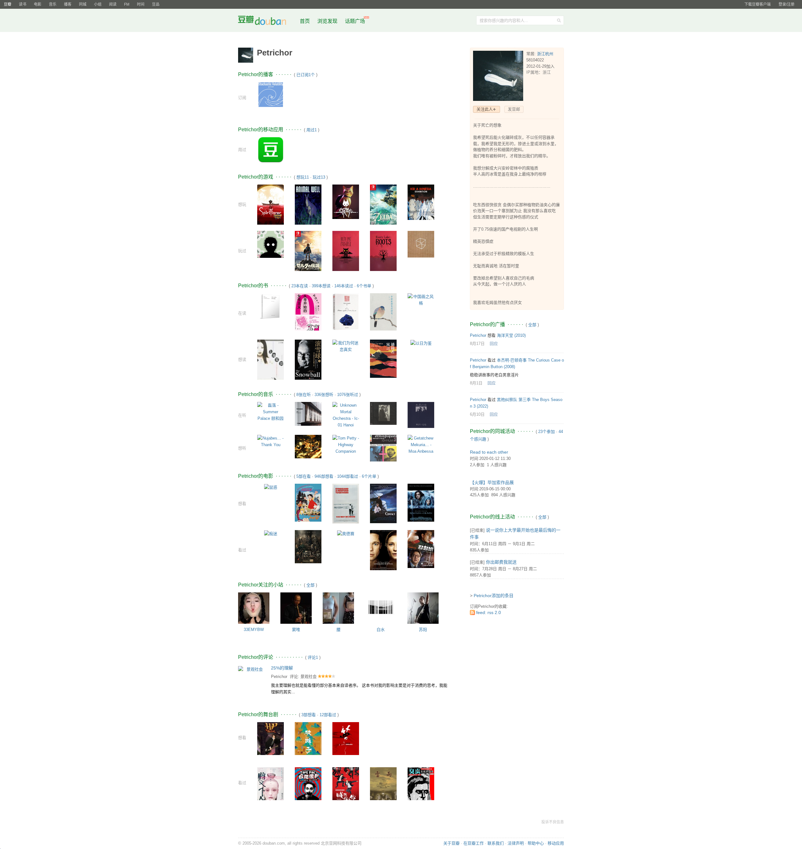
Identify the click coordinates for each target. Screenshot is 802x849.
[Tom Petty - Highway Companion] (345, 444)
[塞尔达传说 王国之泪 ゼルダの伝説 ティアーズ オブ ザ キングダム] (383, 206)
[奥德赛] (345, 533)
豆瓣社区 (267, 21)
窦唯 (296, 629)
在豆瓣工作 (473, 843)
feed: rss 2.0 (488, 612)
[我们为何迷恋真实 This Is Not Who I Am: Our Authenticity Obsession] (345, 345)
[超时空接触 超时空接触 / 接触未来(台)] (383, 503)
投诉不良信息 (552, 822)
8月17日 (477, 343)
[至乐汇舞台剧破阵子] (308, 741)
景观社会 (308, 676)
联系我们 (495, 843)
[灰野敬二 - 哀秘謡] (383, 413)
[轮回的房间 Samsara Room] (270, 244)
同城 (82, 4)
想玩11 (302, 177)
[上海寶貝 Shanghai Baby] (270, 359)
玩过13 (319, 177)
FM (126, 4)
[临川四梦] (345, 739)
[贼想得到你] (345, 786)
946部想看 (324, 476)
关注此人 (485, 109)
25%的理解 (282, 667)
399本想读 (321, 286)
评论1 (313, 657)
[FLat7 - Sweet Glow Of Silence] (308, 446)
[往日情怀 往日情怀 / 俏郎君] (345, 503)
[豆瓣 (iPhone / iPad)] (270, 149)
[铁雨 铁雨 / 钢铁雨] (421, 548)
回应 (494, 343)
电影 (37, 4)
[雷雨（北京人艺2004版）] (383, 786)
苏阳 (423, 629)
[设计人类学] (270, 306)
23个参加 (546, 431)
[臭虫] (421, 786)
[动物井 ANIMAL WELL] (308, 204)
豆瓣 (7, 4)
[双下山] (270, 786)
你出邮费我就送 (501, 562)
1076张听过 (347, 394)
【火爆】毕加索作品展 (492, 482)
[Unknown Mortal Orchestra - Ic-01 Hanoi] (345, 415)
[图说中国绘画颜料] (345, 311)
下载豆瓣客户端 (757, 4)
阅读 (113, 4)
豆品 (155, 4)
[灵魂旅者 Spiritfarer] (270, 204)
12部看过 (328, 714)
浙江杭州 (545, 53)
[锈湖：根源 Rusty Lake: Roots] (383, 250)
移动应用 (556, 843)
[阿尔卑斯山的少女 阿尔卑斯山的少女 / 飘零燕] (308, 502)
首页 (305, 21)
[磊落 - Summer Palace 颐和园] (270, 411)
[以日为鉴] (421, 343)
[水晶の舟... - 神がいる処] (421, 414)
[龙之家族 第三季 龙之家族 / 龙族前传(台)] (308, 546)
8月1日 (476, 383)
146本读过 (343, 286)
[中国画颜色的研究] (383, 311)
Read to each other (489, 452)
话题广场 (355, 21)
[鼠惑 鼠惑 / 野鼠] (270, 487)
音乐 (52, 4)
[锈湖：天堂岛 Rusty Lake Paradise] (345, 250)
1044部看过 (347, 476)
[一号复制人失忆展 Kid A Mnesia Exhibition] (421, 202)
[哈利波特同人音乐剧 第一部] (270, 742)
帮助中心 (536, 843)
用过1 (311, 130)
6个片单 (369, 476)
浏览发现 (328, 21)
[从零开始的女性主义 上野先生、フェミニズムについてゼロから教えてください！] (308, 311)
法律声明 (516, 843)
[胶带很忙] (308, 786)
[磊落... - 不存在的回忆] (308, 413)
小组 (98, 4)
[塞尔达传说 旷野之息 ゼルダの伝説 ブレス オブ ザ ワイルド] (308, 252)
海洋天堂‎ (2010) (511, 335)
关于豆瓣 (451, 843)
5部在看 (303, 476)
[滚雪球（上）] (308, 359)
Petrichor (279, 676)
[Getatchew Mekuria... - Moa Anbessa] (421, 444)
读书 (22, 4)
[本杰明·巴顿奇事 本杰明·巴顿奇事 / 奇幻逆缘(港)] (383, 549)
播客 (67, 4)
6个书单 (364, 286)
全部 (310, 585)
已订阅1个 (305, 74)
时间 (140, 4)
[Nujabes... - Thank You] (270, 441)
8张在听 (303, 394)
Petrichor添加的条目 (493, 595)
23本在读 (299, 286)
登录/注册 (786, 4)
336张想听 (324, 394)
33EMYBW (254, 629)
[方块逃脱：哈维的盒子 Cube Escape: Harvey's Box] (421, 244)
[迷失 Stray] (345, 201)
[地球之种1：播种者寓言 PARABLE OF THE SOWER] (383, 358)
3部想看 (308, 714)
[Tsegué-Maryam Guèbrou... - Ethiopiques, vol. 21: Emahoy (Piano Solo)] (383, 447)
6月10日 (477, 414)
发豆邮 (514, 109)
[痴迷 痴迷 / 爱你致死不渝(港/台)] (270, 533)
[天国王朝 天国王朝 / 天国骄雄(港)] (421, 502)
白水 (381, 629)
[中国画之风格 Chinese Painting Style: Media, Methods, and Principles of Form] (421, 299)
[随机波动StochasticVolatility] (270, 94)
